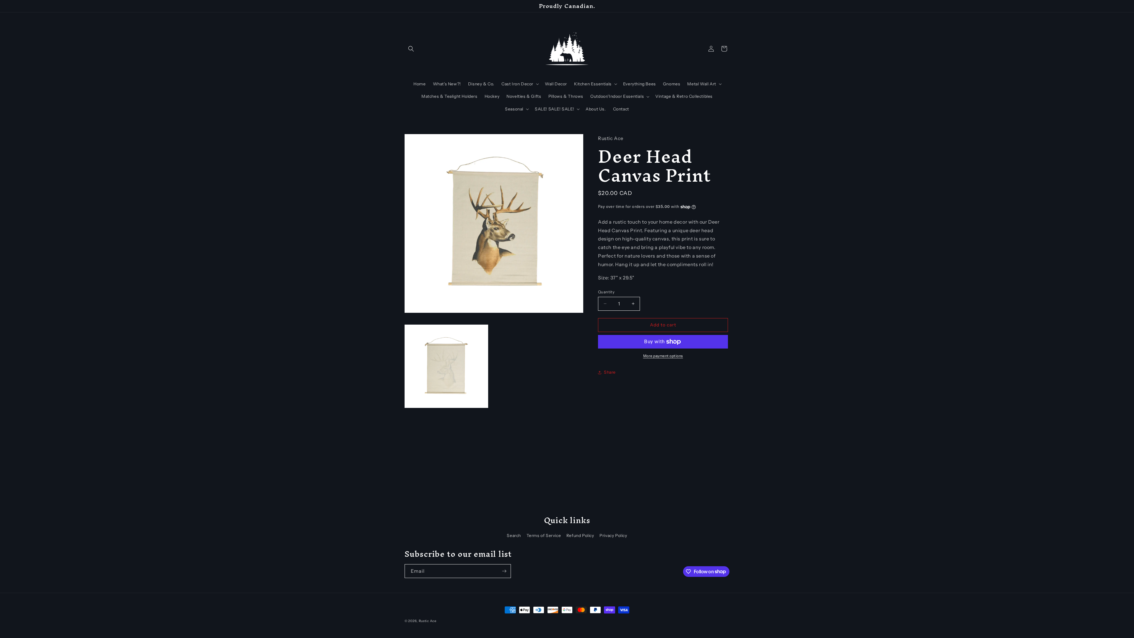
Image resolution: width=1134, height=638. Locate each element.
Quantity (606, 291)
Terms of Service (544, 535)
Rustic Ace (427, 621)
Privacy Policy (613, 535)
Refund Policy (580, 535)
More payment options (663, 356)
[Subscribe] (504, 571)
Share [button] (610, 372)
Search (514, 535)
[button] (411, 48)
